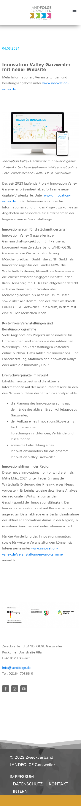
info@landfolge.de (16, 668)
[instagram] (14, 688)
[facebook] (5, 688)
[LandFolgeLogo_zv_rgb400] (40, 8)
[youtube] (23, 688)
